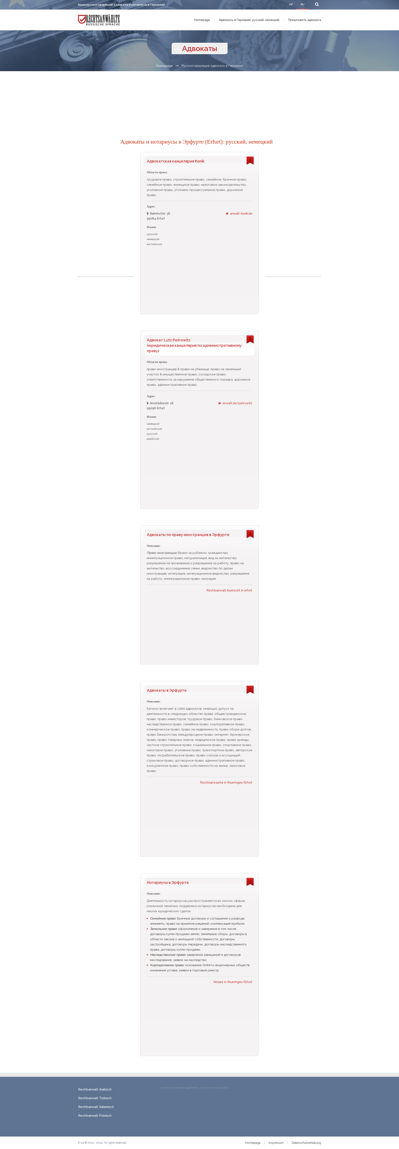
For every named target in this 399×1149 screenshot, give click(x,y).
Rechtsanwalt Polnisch (95, 1115)
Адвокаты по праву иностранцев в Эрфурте (188, 534)
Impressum (276, 1142)
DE (290, 4)
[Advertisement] (199, 100)
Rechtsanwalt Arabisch (95, 1089)
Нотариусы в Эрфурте (168, 882)
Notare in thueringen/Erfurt (233, 982)
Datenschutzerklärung (306, 1142)
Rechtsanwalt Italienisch (96, 1107)
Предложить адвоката (304, 20)
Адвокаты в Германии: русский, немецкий (249, 20)
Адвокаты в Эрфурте (167, 690)
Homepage (202, 20)
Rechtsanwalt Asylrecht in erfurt (229, 590)
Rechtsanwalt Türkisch (95, 1098)
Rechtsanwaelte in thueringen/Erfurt (226, 782)
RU (302, 4)
